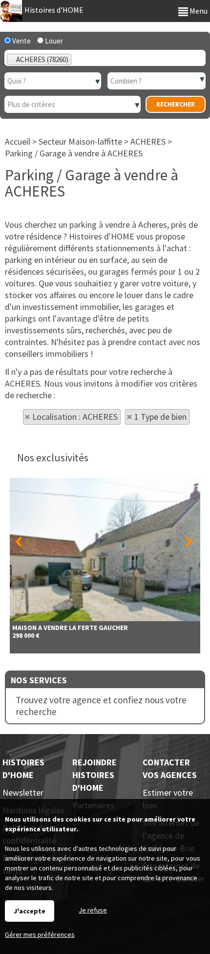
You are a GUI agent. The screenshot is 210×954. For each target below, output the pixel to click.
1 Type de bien (160, 416)
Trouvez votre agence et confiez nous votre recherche (101, 705)
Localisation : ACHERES (75, 416)
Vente (21, 40)
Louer (53, 40)
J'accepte (29, 911)
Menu (198, 11)
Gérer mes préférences (40, 934)
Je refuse (93, 910)
